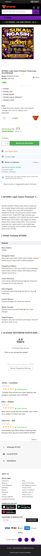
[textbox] (34, 2)
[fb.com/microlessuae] (26, 540)
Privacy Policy (14, 552)
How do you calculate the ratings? (16, 352)
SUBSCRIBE (32, 520)
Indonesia (8, 2)
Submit (33, 439)
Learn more (5, 113)
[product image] (17, 43)
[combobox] (34, 1)
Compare (15, 118)
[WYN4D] (9, 6)
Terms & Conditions (25, 552)
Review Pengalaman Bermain (20, 368)
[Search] (35, 11)
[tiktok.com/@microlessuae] (33, 540)
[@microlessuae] (20, 540)
